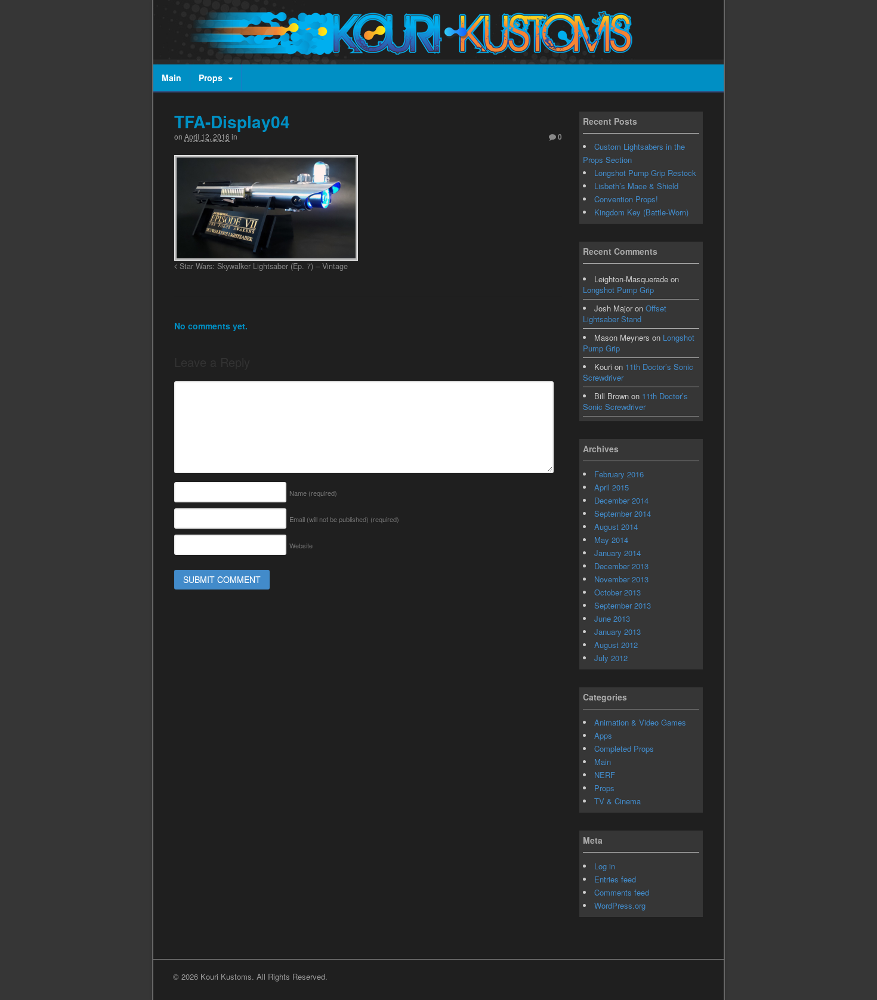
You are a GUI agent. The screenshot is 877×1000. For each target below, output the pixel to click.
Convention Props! (626, 199)
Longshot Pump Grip (618, 289)
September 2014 (622, 513)
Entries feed (615, 879)
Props (211, 78)
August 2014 (616, 526)
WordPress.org (620, 905)
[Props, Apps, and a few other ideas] (407, 48)
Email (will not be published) (344, 519)
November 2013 (621, 579)
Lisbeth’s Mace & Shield (636, 186)
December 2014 (621, 500)
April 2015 (611, 487)
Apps (603, 735)
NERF (604, 774)
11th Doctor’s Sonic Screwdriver (638, 372)
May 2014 (611, 539)
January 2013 (617, 631)
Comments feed (621, 892)
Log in (604, 866)
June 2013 (612, 618)
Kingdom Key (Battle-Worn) (641, 212)
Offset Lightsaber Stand (624, 314)
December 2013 (621, 566)
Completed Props (624, 748)
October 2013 (617, 592)
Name (313, 493)
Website (301, 545)
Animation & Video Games (640, 722)
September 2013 (622, 605)
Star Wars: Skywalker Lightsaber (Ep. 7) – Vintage (262, 266)
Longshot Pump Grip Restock (645, 172)
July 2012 (611, 657)
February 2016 (619, 474)
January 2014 (617, 552)
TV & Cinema (617, 801)
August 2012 (616, 644)
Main (171, 78)
